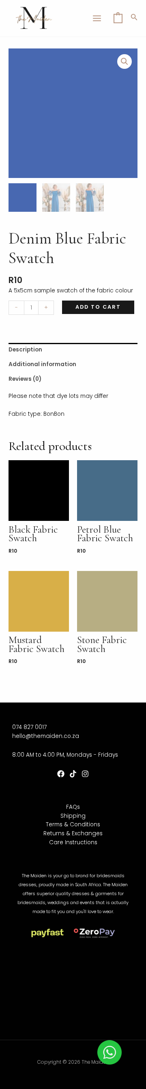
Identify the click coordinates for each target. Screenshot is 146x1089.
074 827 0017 (29, 727)
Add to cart (98, 306)
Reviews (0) (25, 379)
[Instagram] (85, 773)
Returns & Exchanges (73, 833)
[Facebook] (60, 773)
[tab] (73, 350)
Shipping (73, 816)
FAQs (73, 807)
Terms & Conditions (73, 824)
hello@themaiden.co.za (45, 736)
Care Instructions (73, 842)
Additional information (42, 364)
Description (25, 349)
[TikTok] (73, 773)
